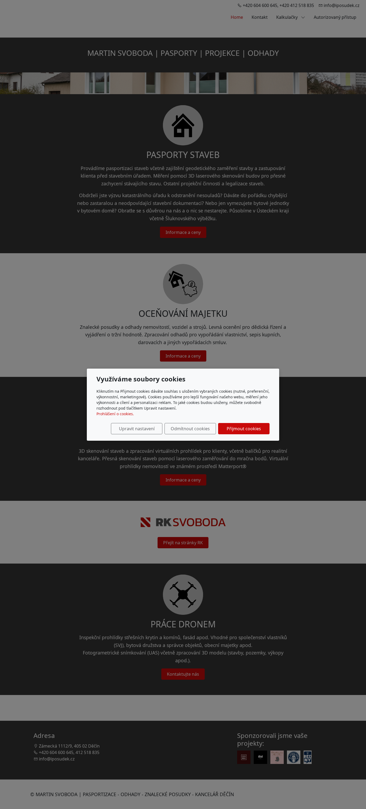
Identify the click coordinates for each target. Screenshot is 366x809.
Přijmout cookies (244, 429)
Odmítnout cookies (190, 429)
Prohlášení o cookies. (115, 413)
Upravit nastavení (137, 429)
